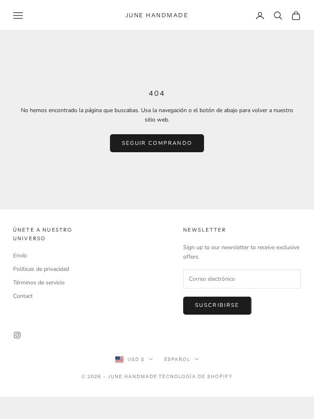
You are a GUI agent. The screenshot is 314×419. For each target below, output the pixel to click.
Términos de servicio (39, 282)
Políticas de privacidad (41, 269)
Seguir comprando (157, 143)
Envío (20, 255)
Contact (23, 296)
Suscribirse (217, 305)
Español (177, 359)
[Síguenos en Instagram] (17, 335)
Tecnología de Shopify (196, 376)
